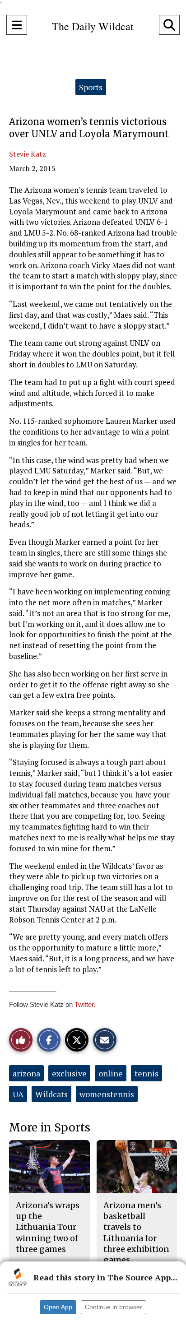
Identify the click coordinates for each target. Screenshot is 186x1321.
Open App (58, 1307)
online (110, 1073)
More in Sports (49, 1128)
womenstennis (106, 1094)
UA (18, 1094)
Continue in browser (113, 1307)
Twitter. (84, 1004)
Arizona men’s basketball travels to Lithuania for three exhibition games (136, 1232)
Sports (90, 87)
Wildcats (51, 1094)
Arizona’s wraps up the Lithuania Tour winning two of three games (47, 1227)
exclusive (69, 1073)
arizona (26, 1073)
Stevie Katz (27, 154)
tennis (146, 1073)
